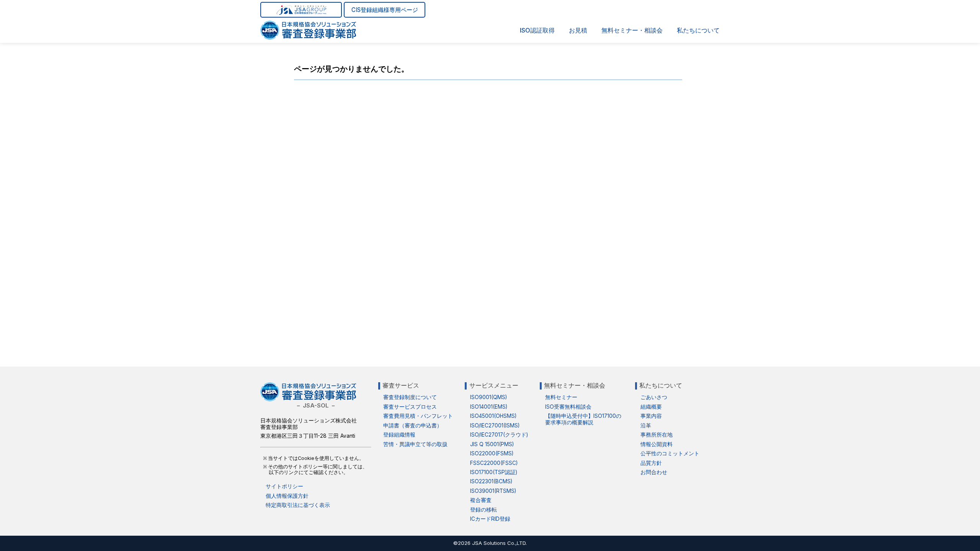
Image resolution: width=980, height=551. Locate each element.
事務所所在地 (656, 435)
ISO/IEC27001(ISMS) (494, 425)
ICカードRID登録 (490, 519)
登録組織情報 (399, 435)
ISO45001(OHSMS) (493, 416)
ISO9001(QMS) (488, 397)
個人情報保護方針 (287, 496)
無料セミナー (561, 397)
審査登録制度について (410, 397)
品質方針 (651, 463)
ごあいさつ (653, 397)
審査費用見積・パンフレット (418, 416)
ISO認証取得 (537, 30)
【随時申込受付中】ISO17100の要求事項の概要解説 (583, 419)
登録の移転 (483, 510)
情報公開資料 (656, 444)
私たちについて (698, 30)
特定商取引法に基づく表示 (298, 505)
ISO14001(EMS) (488, 407)
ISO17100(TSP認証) (493, 472)
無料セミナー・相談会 (632, 30)
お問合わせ (653, 472)
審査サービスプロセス (410, 407)
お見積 (578, 30)
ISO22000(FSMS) (491, 453)
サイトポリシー (284, 486)
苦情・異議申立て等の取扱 (415, 444)
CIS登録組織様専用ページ (384, 9)
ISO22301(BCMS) (491, 481)
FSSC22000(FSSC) (494, 463)
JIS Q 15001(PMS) (492, 444)
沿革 (645, 425)
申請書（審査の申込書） (412, 425)
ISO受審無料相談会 (568, 407)
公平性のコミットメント (669, 453)
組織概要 (651, 407)
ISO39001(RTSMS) (493, 491)
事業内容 (651, 416)
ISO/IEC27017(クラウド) (499, 435)
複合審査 (481, 500)
